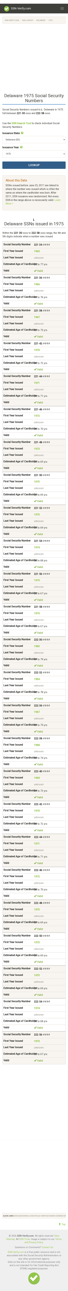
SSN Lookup (27, 20)
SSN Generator (59, 1216)
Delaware (40, 20)
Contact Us (47, 1247)
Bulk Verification (44, 1216)
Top (63, 1224)
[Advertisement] (34, 58)
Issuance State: (11, 133)
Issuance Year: (11, 147)
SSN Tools (24, 1239)
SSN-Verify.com (21, 8)
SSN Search (19, 1216)
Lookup (34, 165)
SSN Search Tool (21, 123)
